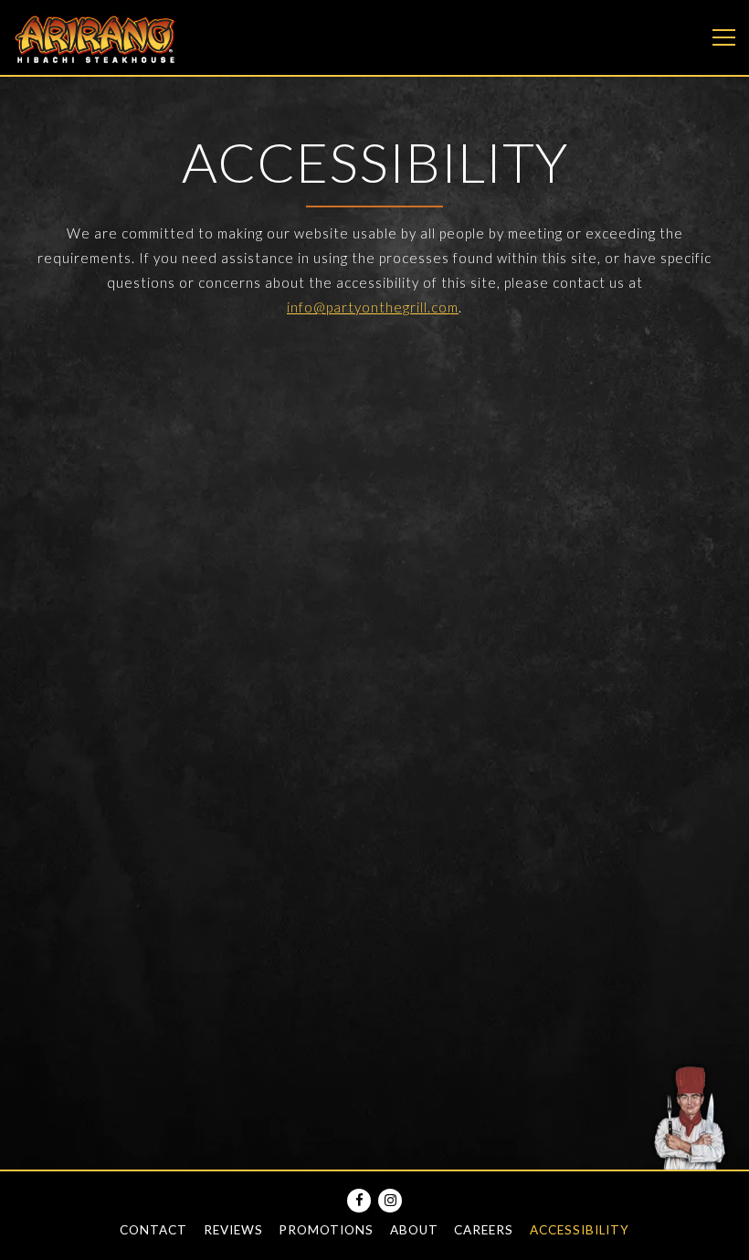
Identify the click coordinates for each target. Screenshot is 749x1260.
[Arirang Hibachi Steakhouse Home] (96, 37)
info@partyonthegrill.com (373, 307)
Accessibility (579, 1230)
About (414, 1230)
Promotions (326, 1230)
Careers (483, 1230)
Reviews (233, 1230)
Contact (153, 1230)
